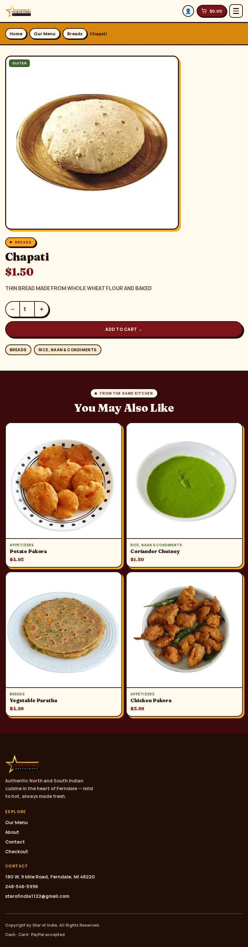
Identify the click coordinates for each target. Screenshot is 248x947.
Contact (15, 842)
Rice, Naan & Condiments (67, 350)
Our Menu (45, 34)
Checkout (16, 851)
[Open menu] (236, 11)
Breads (75, 34)
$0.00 (216, 11)
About (12, 832)
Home (16, 34)
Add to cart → (124, 329)
